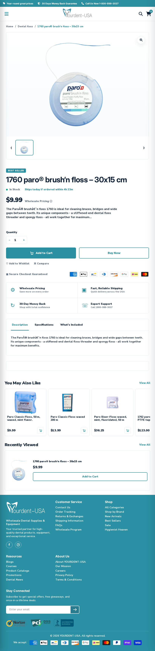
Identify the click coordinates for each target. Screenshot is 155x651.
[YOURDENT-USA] (77, 13)
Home (9, 26)
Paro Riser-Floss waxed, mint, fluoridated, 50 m (110, 418)
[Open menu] (6, 13)
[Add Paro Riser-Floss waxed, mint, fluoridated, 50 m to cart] (127, 430)
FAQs (58, 525)
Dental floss (25, 26)
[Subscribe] (75, 609)
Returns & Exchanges (69, 516)
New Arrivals (113, 516)
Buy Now (114, 253)
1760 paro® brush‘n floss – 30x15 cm (57, 461)
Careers (60, 571)
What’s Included (71, 325)
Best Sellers (113, 521)
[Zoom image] (141, 40)
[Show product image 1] (24, 147)
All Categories (114, 507)
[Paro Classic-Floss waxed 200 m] (69, 402)
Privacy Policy (64, 575)
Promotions (13, 575)
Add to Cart (90, 476)
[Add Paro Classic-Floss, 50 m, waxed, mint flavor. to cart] (40, 430)
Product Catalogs (17, 571)
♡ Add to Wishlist (17, 263)
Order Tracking (65, 512)
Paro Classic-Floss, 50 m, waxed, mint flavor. (23, 418)
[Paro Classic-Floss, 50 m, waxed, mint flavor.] (25, 402)
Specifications (44, 325)
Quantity (11, 232)
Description (20, 325)
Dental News (14, 579)
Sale (108, 525)
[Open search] (140, 13)
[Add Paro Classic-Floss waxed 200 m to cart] (84, 430)
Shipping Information (69, 521)
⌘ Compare (41, 263)
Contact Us (62, 507)
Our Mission (63, 566)
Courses (11, 566)
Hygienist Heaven (116, 529)
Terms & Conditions (68, 579)
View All (144, 383)
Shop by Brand (114, 512)
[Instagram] (18, 545)
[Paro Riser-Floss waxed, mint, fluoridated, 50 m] (112, 402)
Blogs (9, 562)
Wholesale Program (68, 529)
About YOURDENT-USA (70, 562)
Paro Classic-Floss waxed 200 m (68, 418)
